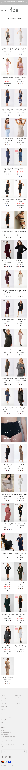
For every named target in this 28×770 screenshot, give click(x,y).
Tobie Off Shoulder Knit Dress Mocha (7, 495)
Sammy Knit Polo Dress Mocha (20, 466)
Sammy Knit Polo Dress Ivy (20, 584)
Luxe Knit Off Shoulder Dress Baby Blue (7, 139)
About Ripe (18, 695)
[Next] (26, 2)
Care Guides (4, 706)
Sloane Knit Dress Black (20, 524)
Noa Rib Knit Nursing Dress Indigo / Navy (7, 110)
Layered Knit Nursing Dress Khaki (7, 379)
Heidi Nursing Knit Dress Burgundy (8, 291)
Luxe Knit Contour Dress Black (8, 200)
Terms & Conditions (6, 717)
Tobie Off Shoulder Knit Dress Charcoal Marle (20, 379)
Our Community (19, 698)
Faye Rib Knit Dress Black (20, 615)
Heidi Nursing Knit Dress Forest (8, 615)
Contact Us (4, 695)
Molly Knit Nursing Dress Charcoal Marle (7, 647)
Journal (17, 701)
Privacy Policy (4, 720)
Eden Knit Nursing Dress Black (8, 466)
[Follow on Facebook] (2, 757)
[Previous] (1, 2)
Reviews (3, 709)
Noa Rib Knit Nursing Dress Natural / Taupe (20, 49)
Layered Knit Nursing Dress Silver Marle (20, 647)
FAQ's (3, 723)
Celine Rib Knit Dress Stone (20, 139)
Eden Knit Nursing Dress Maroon (8, 320)
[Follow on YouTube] (10, 757)
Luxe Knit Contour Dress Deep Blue (20, 169)
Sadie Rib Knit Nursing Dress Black (7, 584)
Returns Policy (4, 701)
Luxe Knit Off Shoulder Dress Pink (20, 78)
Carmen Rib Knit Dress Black (20, 200)
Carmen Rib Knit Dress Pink (7, 78)
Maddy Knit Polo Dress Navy (20, 554)
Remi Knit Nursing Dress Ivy (8, 350)
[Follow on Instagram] (6, 757)
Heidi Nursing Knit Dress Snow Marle (20, 495)
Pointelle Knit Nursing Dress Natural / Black (7, 49)
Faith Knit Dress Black (7, 553)
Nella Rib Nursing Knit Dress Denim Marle (7, 409)
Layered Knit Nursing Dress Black (7, 232)
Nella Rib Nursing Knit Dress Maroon (7, 261)
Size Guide (4, 703)
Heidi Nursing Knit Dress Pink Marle (20, 350)
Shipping (3, 698)
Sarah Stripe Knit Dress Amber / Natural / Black (20, 232)
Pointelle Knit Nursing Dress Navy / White (20, 110)
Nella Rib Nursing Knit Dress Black (20, 261)
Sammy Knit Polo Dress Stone (20, 291)
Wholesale (17, 703)
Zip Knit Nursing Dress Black (20, 320)
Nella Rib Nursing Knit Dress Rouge (7, 525)
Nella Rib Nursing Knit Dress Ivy (20, 409)
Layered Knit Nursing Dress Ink (7, 169)
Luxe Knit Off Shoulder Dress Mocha (7, 678)
